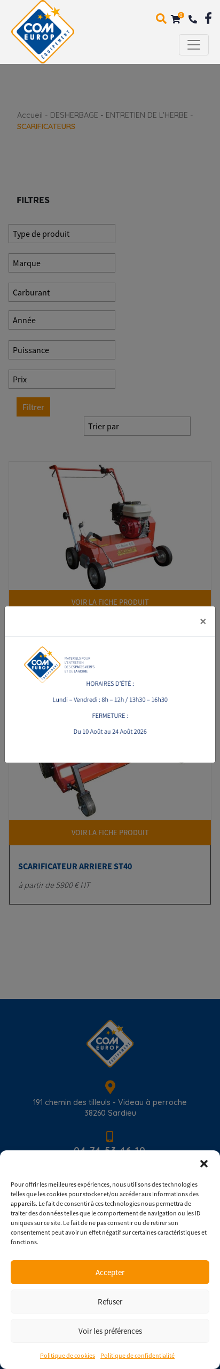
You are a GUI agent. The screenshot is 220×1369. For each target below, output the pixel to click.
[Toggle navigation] (194, 44)
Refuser (110, 1301)
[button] (204, 1163)
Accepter (110, 1272)
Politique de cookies (67, 1355)
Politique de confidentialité (137, 1355)
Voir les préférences (110, 1331)
